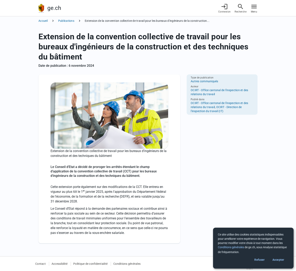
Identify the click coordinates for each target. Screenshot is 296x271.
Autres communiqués (204, 81)
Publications (66, 20)
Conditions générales (127, 263)
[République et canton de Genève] (41, 8)
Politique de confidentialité (90, 263)
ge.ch (54, 8)
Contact (40, 263)
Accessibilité (59, 263)
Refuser (259, 259)
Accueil (43, 20)
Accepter (278, 259)
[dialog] (253, 248)
